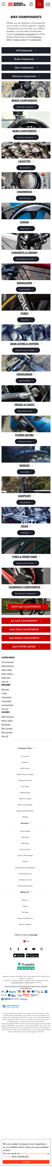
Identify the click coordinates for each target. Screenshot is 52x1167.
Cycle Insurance (25, 849)
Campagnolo (7, 697)
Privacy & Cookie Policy (25, 918)
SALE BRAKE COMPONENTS (24, 638)
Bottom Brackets (8, 666)
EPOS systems (29, 982)
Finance (25, 861)
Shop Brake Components (24, 107)
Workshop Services (25, 873)
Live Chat (33, 934)
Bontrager (5, 689)
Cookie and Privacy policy (34, 1153)
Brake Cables (7, 669)
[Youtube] (34, 949)
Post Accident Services (25, 886)
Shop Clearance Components (25, 593)
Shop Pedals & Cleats (25, 411)
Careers (25, 906)
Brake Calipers (7, 673)
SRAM (9, 39)
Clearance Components (24, 76)
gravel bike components (25, 34)
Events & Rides (25, 831)
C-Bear (4, 693)
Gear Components (24, 67)
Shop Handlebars (25, 381)
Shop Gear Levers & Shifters (24, 350)
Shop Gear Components (25, 137)
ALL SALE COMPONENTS (24, 620)
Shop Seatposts (25, 502)
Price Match (25, 786)
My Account (25, 756)
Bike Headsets (7, 732)
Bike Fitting (25, 837)
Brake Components (24, 59)
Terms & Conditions (25, 924)
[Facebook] (18, 949)
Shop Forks (25, 320)
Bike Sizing (25, 843)
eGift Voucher (25, 768)
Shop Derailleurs (25, 289)
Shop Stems (25, 533)
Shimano (37, 36)
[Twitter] (26, 949)
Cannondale (6, 701)
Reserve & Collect (25, 798)
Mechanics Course (25, 880)
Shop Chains (25, 228)
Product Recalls (25, 792)
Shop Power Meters (25, 441)
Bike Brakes (6, 724)
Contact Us (25, 762)
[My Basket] (48, 4)
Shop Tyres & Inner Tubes (25, 563)
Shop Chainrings (25, 198)
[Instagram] (41, 949)
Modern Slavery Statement (39, 986)
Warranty (25, 817)
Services (25, 823)
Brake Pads (6, 677)
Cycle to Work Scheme (25, 855)
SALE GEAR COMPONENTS (23, 629)
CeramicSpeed (7, 705)
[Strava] (11, 949)
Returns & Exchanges (25, 805)
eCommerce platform (17, 982)
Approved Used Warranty (25, 811)
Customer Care (25, 748)
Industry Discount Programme (25, 867)
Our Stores (25, 912)
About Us (24, 892)
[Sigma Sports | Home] (16, 4)
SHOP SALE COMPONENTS (25, 606)
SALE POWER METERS (24, 646)
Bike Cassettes (7, 728)
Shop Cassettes (25, 168)
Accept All (26, 1162)
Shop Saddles (25, 472)
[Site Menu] (3, 4)
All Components (8, 662)
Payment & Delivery (25, 780)
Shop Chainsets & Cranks (25, 259)
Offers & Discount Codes (25, 774)
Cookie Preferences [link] (26, 988)
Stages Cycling (19, 39)
